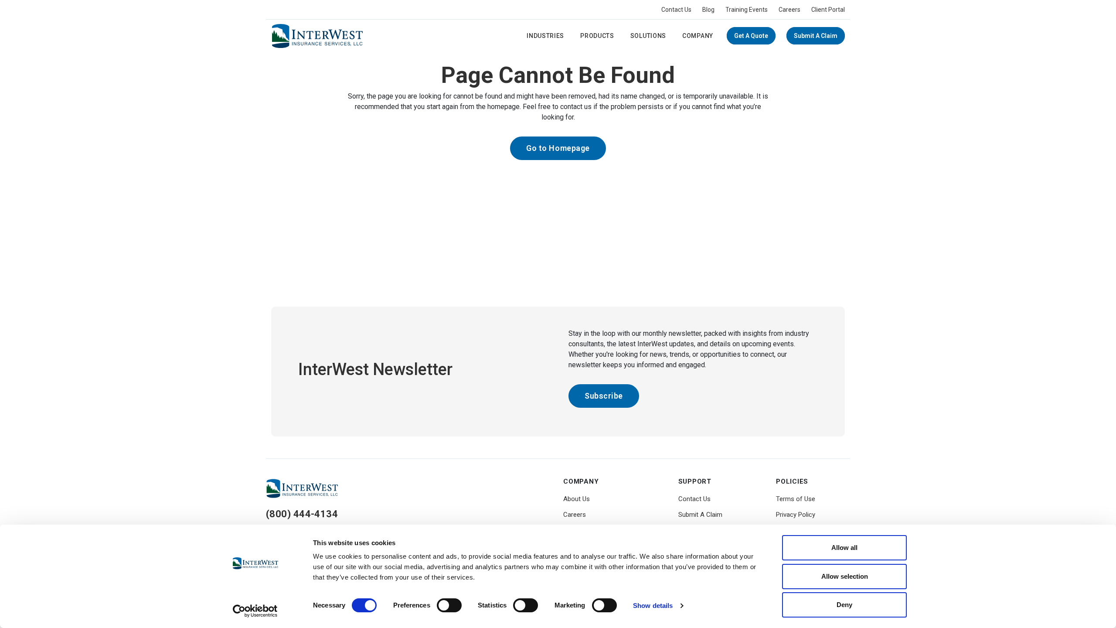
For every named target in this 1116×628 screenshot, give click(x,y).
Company (697, 35)
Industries (545, 35)
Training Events (746, 9)
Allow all (844, 547)
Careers (789, 9)
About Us (576, 499)
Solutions (648, 35)
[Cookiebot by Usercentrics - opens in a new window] (255, 611)
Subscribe (604, 395)
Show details (653, 605)
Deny (844, 604)
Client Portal (828, 9)
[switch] (449, 605)
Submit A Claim (815, 35)
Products (597, 35)
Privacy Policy (795, 515)
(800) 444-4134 (302, 514)
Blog (708, 9)
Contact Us (676, 9)
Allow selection (844, 576)
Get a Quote (751, 35)
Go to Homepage (558, 148)
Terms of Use (795, 499)
